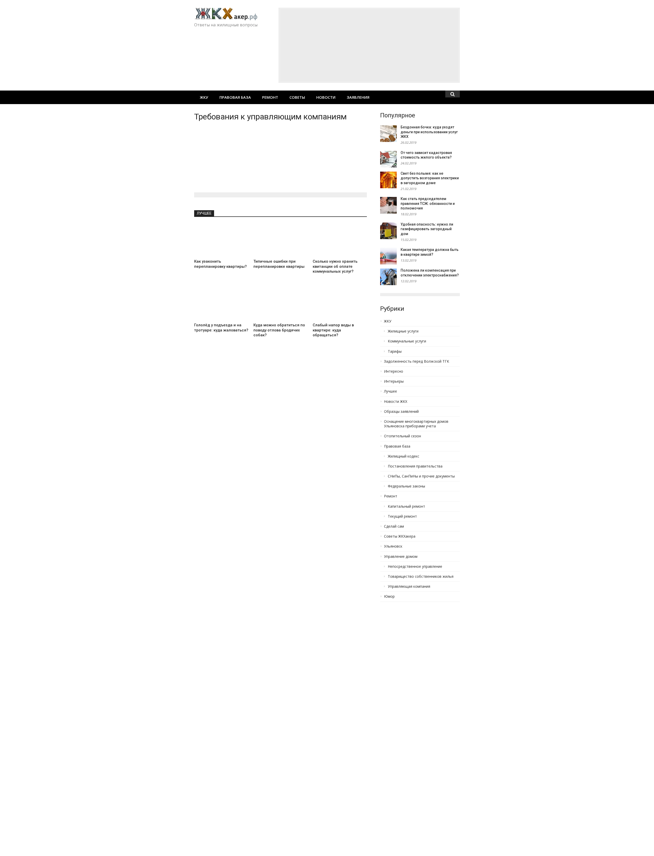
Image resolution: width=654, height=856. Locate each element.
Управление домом (400, 556)
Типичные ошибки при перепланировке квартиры (279, 264)
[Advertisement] (369, 45)
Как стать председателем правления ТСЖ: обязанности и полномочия (428, 203)
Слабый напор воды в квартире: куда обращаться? (333, 330)
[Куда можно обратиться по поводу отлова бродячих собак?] (280, 303)
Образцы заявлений (401, 411)
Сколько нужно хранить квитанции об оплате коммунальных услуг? (335, 266)
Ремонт (270, 97)
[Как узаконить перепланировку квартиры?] (221, 240)
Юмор (389, 596)
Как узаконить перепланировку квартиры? (220, 264)
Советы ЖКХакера (399, 536)
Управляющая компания (409, 586)
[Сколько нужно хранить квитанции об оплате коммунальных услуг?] (340, 240)
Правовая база (235, 97)
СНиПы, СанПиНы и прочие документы (421, 476)
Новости (325, 97)
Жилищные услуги (403, 331)
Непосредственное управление (415, 566)
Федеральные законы (406, 486)
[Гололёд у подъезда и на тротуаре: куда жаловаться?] (221, 303)
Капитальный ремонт (406, 506)
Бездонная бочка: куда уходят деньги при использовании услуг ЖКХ (429, 132)
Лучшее (204, 213)
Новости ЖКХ (395, 401)
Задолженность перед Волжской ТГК (416, 361)
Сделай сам (394, 526)
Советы (297, 97)
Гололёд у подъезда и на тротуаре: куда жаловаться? (221, 327)
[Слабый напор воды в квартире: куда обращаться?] (340, 303)
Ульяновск (393, 546)
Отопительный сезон (402, 436)
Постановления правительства (415, 466)
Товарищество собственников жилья (420, 576)
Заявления (358, 97)
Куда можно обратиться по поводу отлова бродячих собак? (279, 330)
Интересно (393, 371)
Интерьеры (394, 381)
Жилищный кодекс (403, 456)
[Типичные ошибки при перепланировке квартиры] (280, 240)
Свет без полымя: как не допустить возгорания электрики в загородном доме (430, 178)
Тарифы (395, 351)
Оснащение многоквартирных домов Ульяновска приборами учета (416, 423)
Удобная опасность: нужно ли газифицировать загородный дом (427, 229)
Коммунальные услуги (407, 341)
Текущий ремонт (402, 516)
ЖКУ (204, 97)
